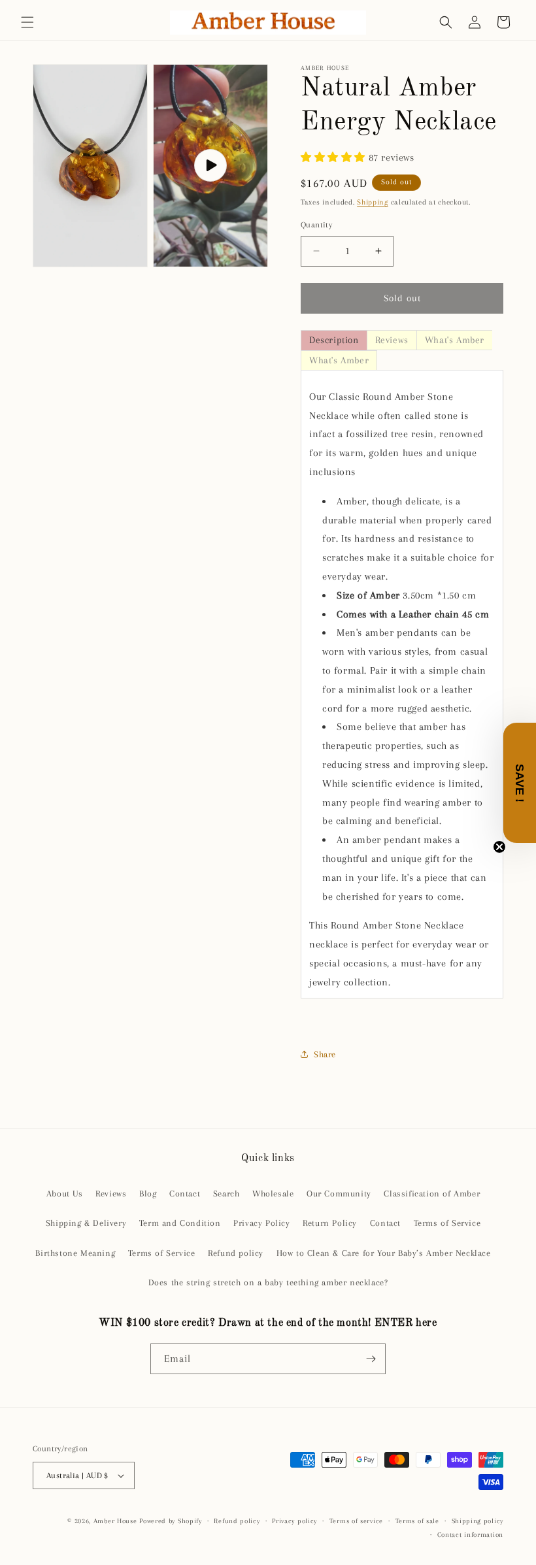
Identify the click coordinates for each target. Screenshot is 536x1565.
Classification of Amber (432, 1193)
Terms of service (356, 1521)
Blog (147, 1193)
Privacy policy (294, 1521)
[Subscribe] (370, 1358)
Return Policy (330, 1223)
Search (226, 1193)
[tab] (334, 340)
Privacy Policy (261, 1223)
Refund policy (235, 1253)
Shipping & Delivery (86, 1223)
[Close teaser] (499, 846)
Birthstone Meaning (75, 1253)
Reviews (110, 1193)
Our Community (339, 1193)
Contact (184, 1193)
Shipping (372, 202)
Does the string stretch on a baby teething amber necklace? (268, 1282)
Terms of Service (447, 1223)
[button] (27, 22)
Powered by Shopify (170, 1521)
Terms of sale (417, 1521)
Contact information (470, 1534)
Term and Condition (180, 1223)
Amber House (116, 1521)
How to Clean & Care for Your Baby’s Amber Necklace (383, 1253)
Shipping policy (478, 1521)
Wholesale (272, 1193)
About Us (64, 1193)
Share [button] (325, 1054)
